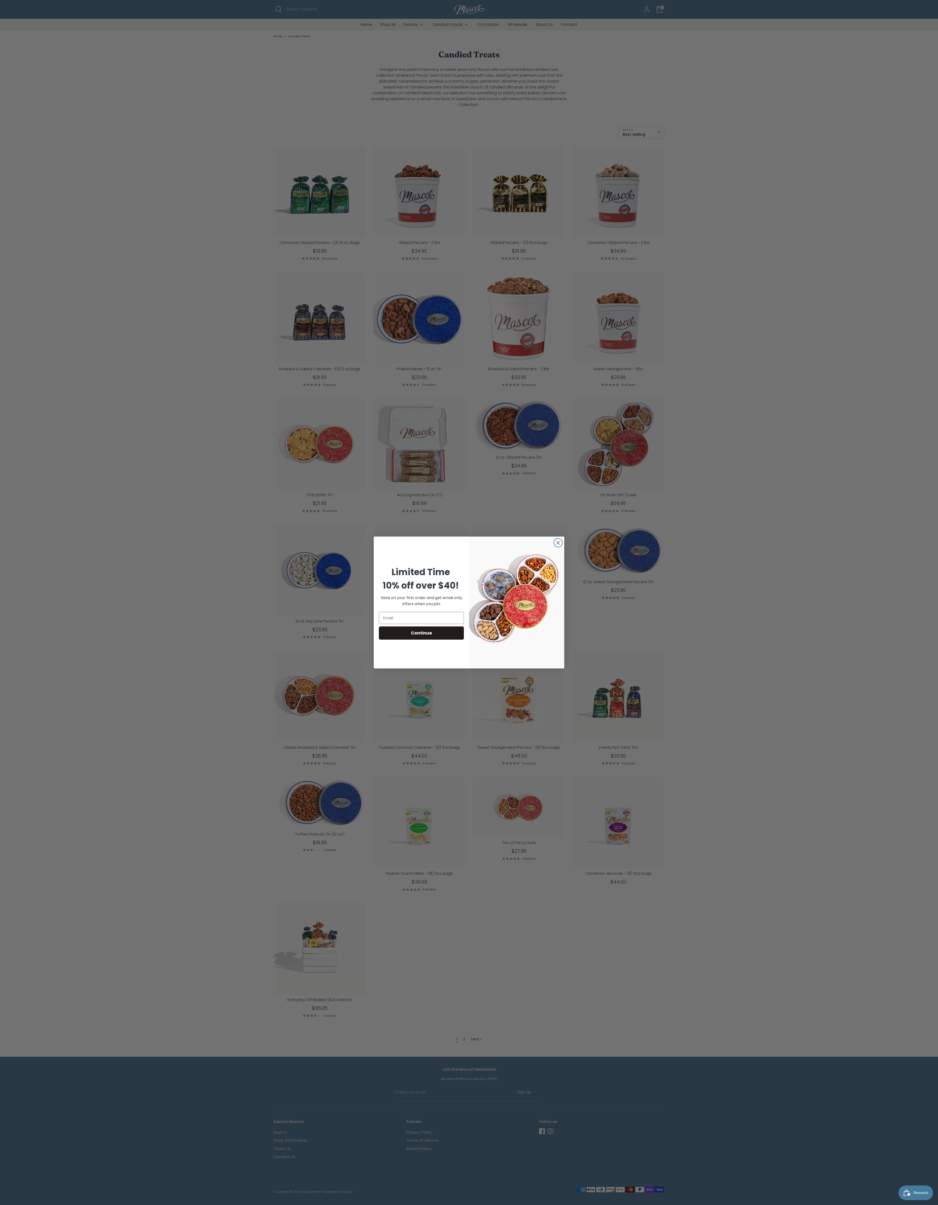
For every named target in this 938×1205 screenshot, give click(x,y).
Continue (421, 633)
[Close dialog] (558, 543)
